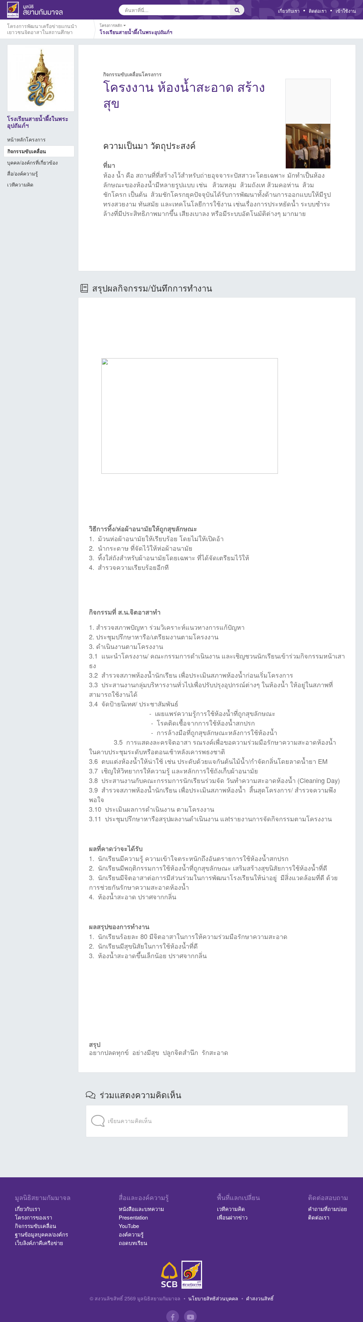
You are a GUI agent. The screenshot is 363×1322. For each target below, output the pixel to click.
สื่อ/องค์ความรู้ (22, 173)
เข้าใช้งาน (346, 10)
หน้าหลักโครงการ (26, 139)
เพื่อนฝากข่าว (232, 1217)
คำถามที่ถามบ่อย (327, 1208)
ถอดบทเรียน (133, 1242)
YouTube (129, 1225)
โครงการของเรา (33, 1217)
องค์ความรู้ (131, 1234)
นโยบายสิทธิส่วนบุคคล (213, 1298)
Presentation (133, 1217)
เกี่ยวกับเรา (289, 10)
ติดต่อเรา (317, 10)
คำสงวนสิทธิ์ (260, 1298)
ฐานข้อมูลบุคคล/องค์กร (41, 1234)
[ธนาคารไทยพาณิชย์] (169, 1275)
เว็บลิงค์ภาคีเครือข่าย (39, 1242)
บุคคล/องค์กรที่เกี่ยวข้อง (32, 162)
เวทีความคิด (20, 184)
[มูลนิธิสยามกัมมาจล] (192, 1275)
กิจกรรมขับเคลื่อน (26, 151)
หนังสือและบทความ (141, 1208)
